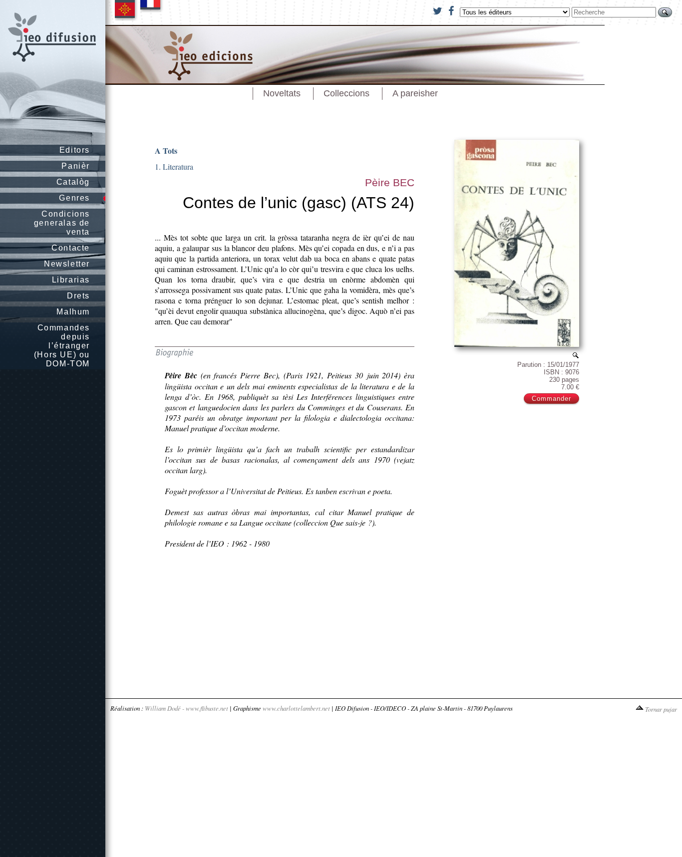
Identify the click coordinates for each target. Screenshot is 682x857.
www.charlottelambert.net (296, 708)
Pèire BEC (389, 182)
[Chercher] (665, 12)
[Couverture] (575, 355)
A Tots (166, 150)
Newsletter (67, 264)
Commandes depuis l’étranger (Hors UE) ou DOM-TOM (62, 345)
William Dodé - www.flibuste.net (186, 708)
